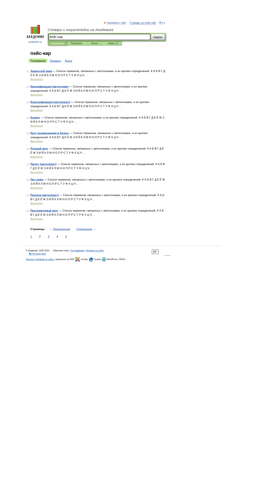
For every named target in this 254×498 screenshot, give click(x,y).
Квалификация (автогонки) (49, 86)
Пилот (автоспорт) (43, 164)
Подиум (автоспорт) (44, 195)
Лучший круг (39, 148)
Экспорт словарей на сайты (40, 259)
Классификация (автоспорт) (50, 102)
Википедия (36, 79)
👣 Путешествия (37, 253)
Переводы (76, 43)
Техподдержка (77, 250)
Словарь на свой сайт (143, 22)
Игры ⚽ (113, 43)
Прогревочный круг (44, 210)
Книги (94, 43)
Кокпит (35, 117)
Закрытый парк (41, 71)
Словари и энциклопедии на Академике (81, 30)
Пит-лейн (36, 179)
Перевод (55, 60)
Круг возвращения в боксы (49, 133)
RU (161, 22)
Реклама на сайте (95, 250)
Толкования (57, 43)
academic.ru (35, 42)
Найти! (158, 37)
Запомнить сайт (116, 22)
